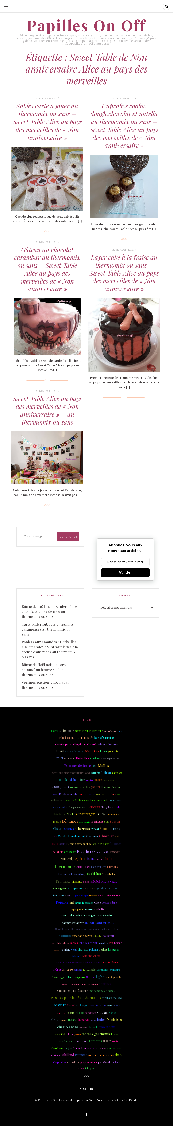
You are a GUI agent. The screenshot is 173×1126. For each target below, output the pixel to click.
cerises (55, 1055)
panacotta (108, 780)
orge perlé (98, 843)
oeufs (63, 780)
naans (77, 738)
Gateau (102, 1012)
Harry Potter (108, 807)
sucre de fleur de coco (101, 1055)
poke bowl (104, 1062)
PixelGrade (130, 1100)
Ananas (84, 1027)
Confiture (57, 1048)
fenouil (115, 1034)
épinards (83, 1019)
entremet (83, 867)
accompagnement (99, 922)
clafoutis (99, 909)
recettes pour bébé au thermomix (76, 998)
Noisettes (82, 758)
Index (101, 1019)
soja (106, 821)
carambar (90, 1012)
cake (103, 1048)
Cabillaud (67, 1055)
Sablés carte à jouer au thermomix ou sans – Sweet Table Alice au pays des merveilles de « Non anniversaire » (47, 122)
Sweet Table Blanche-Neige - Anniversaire (86, 800)
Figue (55, 843)
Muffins (103, 765)
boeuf (98, 737)
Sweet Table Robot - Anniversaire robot (80, 984)
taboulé (76, 956)
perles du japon (81, 895)
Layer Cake (60, 1034)
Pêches (103, 949)
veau (74, 949)
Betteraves (93, 1048)
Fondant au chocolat (71, 836)
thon (118, 1055)
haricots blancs (109, 962)
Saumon (65, 935)
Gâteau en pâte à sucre (72, 991)
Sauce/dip (67, 859)
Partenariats (68, 794)
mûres (93, 1019)
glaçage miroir (88, 1062)
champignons (67, 1027)
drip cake (97, 936)
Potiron (106, 773)
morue (57, 821)
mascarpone (107, 1027)
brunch (93, 1027)
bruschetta (58, 895)
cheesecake (114, 1048)
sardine (78, 969)
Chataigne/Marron (71, 922)
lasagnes (113, 949)
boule (109, 1005)
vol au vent (67, 1041)
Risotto (70, 1012)
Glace (97, 902)
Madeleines (92, 751)
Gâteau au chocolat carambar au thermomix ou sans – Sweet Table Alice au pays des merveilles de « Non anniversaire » (47, 269)
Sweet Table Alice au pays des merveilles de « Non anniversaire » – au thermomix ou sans (47, 410)
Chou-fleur (79, 1048)
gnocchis (113, 751)
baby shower (81, 1041)
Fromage (63, 881)
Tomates (95, 1041)
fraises (72, 1019)
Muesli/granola (113, 977)
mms (119, 731)
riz (111, 942)
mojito (68, 1048)
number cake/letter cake (89, 730)
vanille (69, 895)
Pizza (103, 751)
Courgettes (60, 786)
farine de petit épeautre (71, 874)
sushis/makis (60, 807)
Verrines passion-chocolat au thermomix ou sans (45, 685)
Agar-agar (59, 977)
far (84, 970)
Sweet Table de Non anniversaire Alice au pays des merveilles (86, 929)
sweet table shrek (60, 943)
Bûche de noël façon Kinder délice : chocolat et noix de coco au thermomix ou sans (50, 611)
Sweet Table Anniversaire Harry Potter (70, 772)
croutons (89, 780)
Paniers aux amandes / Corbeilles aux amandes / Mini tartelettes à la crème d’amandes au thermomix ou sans (50, 649)
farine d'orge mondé (80, 843)
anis (107, 843)
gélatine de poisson (109, 888)
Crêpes (57, 969)
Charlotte (77, 881)
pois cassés (74, 787)
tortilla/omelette (112, 998)
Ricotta (90, 859)
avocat (95, 828)
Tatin (81, 794)
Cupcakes (59, 1062)
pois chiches (92, 874)
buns (70, 1034)
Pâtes (81, 779)
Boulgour (108, 936)
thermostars (112, 814)
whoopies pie (84, 822)
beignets (58, 851)
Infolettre (86, 1089)
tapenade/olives (82, 936)
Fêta (94, 765)
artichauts (70, 851)
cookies (95, 758)
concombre (109, 902)
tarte (62, 730)
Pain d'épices (98, 867)
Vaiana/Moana (110, 731)
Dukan (86, 881)
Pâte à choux (66, 737)
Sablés (74, 942)
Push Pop (57, 1041)
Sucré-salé (109, 881)
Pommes (81, 1055)
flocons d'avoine (111, 787)
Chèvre (58, 828)
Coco (70, 1005)
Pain (117, 836)
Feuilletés (87, 737)
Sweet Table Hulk (98, 1005)
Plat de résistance (92, 851)
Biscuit (59, 751)
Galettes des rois (107, 744)
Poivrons (92, 836)
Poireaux (94, 807)
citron (80, 1012)
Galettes (69, 828)
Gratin (56, 1019)
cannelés (60, 1012)
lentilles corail (88, 942)
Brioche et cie (91, 956)
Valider (125, 572)
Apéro (80, 858)
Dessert (59, 1005)
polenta (93, 949)
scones (55, 794)
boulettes (105, 984)
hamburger (82, 1005)
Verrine (65, 949)
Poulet (58, 758)
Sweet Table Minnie (109, 895)
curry (70, 730)
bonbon (115, 821)
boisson (88, 909)
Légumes (70, 821)
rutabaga (93, 895)
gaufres (115, 1062)
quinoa (116, 1005)
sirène (99, 859)
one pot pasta (76, 909)
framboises (114, 1020)
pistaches (102, 969)
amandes (102, 794)
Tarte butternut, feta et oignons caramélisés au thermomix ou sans (47, 629)
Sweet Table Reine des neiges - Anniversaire (86, 915)
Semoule (106, 828)
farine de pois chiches (110, 758)
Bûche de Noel (63, 814)
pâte (119, 794)
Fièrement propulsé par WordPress (81, 1100)
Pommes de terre (77, 765)
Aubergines (82, 829)
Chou (113, 794)
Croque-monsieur (77, 807)
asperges (69, 758)
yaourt (95, 787)
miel (71, 902)
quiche (72, 780)
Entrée (67, 969)
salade (91, 969)
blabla (108, 859)
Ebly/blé (95, 881)
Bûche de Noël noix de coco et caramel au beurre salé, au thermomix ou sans (46, 669)
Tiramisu (82, 949)
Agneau (113, 1012)
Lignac (118, 942)
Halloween (57, 800)
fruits (107, 1041)
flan (55, 836)
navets (54, 730)
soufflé (63, 843)
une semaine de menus (102, 991)
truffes (115, 1041)
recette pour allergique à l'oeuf (75, 744)
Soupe (90, 977)
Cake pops (89, 888)
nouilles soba (116, 800)
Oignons (112, 867)
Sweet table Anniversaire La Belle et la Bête (77, 962)
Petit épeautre (74, 888)
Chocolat (106, 835)
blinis (70, 977)
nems (64, 1019)
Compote (114, 851)
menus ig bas (58, 888)
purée (95, 772)
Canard (90, 794)
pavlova (77, 1034)
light (100, 976)
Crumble (108, 737)
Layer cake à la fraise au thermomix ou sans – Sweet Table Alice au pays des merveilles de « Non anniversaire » (124, 273)
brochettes (97, 821)
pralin (98, 780)
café (118, 807)
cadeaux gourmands (96, 1034)
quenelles (84, 787)
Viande (115, 843)
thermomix (65, 866)
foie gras (89, 1068)
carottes (73, 1062)
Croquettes (79, 977)
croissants (114, 969)
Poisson (62, 902)
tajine (116, 828)
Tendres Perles (108, 874)
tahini (81, 1068)
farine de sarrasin (84, 902)
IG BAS (100, 814)
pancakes (103, 942)
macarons (117, 772)
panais (56, 949)
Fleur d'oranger (84, 814)
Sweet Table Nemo (74, 751)
